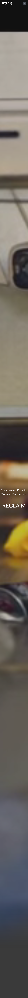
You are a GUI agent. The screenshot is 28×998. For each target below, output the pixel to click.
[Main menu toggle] (24, 3)
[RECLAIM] (7, 3)
